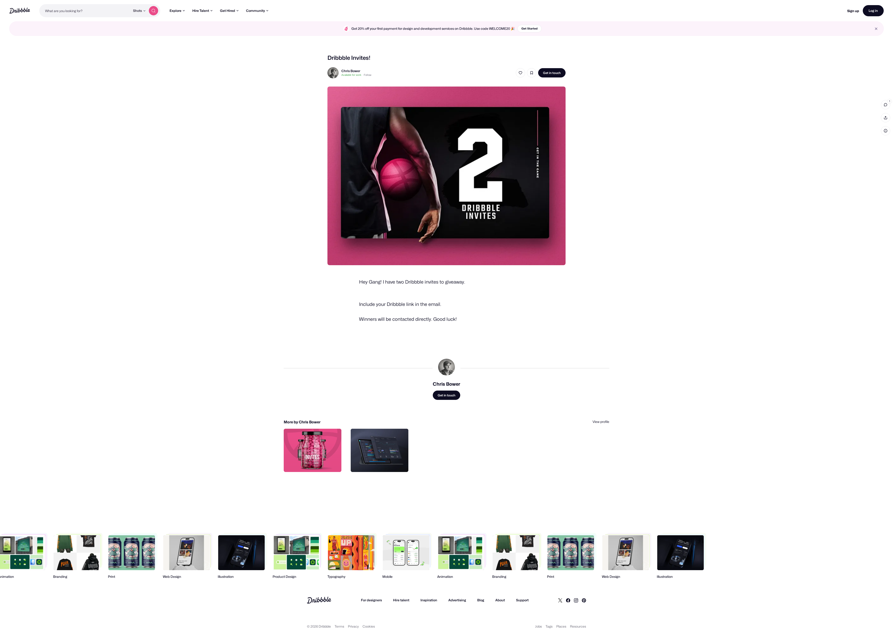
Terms (339, 626)
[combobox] (85, 10)
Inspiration (428, 600)
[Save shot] (531, 72)
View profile (601, 422)
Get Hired (227, 11)
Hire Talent (200, 11)
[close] (876, 28)
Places (561, 626)
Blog (480, 600)
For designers (371, 600)
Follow (367, 75)
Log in (873, 11)
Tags (549, 626)
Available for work (351, 75)
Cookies (369, 626)
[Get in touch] (314, 463)
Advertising (457, 600)
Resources (578, 626)
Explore (175, 11)
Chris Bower (350, 71)
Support (522, 600)
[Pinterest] (584, 600)
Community (255, 11)
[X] (560, 600)
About (500, 600)
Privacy (353, 626)
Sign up (853, 11)
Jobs (538, 626)
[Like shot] (520, 72)
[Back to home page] (19, 10)
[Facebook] (568, 600)
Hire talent (401, 600)
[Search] (153, 10)
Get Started (529, 28)
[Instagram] (576, 600)
